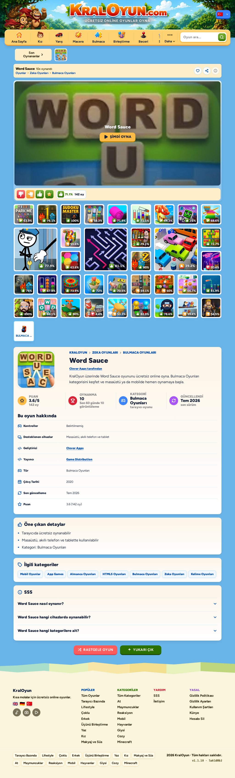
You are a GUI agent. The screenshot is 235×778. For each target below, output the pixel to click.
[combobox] (198, 37)
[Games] (15, 704)
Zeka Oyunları (39, 72)
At (119, 701)
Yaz (83, 730)
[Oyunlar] (223, 14)
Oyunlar (21, 72)
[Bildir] (215, 71)
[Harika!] (40, 194)
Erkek (85, 719)
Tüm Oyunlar (90, 696)
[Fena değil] (30, 194)
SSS (157, 696)
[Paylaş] (207, 71)
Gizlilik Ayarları (200, 701)
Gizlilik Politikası (202, 696)
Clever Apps (75, 448)
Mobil (121, 719)
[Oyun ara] (222, 37)
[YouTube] (36, 712)
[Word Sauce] (60, 54)
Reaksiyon (125, 713)
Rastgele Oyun (98, 650)
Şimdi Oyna (120, 137)
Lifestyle (88, 707)
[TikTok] (17, 712)
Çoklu (85, 713)
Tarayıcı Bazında (93, 701)
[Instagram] (27, 712)
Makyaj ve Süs (91, 742)
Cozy (121, 736)
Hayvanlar (124, 724)
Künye (194, 713)
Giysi (121, 730)
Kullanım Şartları (201, 707)
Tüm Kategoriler (128, 696)
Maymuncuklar (128, 707)
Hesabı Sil (197, 719)
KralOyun (78, 352)
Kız (83, 736)
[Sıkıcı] (21, 194)
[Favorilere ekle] (198, 71)
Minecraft (124, 742)
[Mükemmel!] (49, 194)
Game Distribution (79, 459)
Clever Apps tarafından (85, 368)
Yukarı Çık (143, 650)
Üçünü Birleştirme (94, 724)
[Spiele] (22, 704)
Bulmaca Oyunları (64, 72)
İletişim (159, 701)
